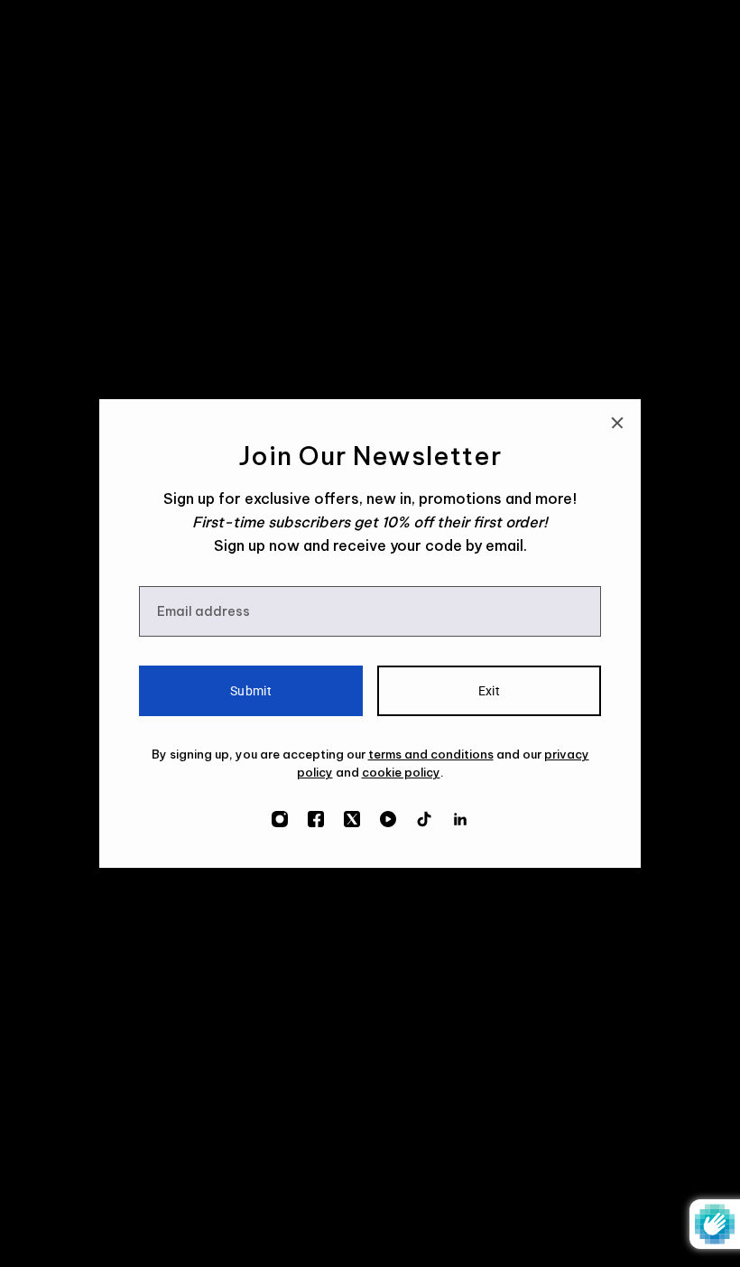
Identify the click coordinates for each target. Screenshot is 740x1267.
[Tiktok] (424, 819)
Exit (489, 691)
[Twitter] (352, 819)
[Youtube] (388, 819)
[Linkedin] (460, 819)
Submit (251, 691)
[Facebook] (316, 819)
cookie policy (401, 772)
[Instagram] (280, 819)
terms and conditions (431, 754)
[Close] (617, 422)
